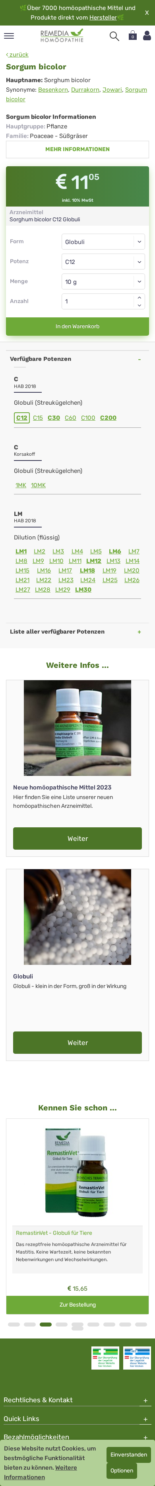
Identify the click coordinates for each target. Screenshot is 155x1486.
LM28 (42, 589)
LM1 (21, 551)
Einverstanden (128, 1454)
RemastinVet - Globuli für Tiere (54, 1233)
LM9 (38, 561)
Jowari (112, 89)
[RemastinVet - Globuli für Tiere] (77, 1172)
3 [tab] (46, 1325)
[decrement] (139, 305)
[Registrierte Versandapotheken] (105, 1358)
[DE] (62, 35)
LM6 (115, 551)
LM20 (132, 570)
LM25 (110, 580)
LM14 (133, 561)
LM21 (22, 580)
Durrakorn (85, 89)
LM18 (87, 570)
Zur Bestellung (78, 1304)
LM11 (75, 561)
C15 (38, 417)
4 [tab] (62, 1325)
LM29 (62, 589)
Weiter (78, 838)
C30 (54, 417)
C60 (70, 417)
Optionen (121, 1470)
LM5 (96, 551)
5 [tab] (77, 1325)
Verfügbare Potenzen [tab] (40, 358)
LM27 (22, 589)
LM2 (39, 551)
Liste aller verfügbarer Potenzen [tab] (57, 631)
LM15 (22, 570)
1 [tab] (14, 1325)
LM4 (77, 551)
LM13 (113, 561)
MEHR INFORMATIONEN (77, 149)
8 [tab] (125, 1325)
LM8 (21, 561)
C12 (21, 417)
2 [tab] (30, 1325)
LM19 (109, 570)
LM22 (43, 580)
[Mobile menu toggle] (9, 36)
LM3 (58, 551)
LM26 (132, 580)
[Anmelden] (147, 35)
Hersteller (103, 17)
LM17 (65, 570)
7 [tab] (109, 1325)
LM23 (66, 580)
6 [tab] (93, 1325)
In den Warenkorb (77, 326)
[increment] (139, 297)
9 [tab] (141, 1325)
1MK (20, 485)
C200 (108, 417)
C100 (88, 417)
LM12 (93, 561)
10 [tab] (77, 1329)
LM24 (87, 580)
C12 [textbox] (70, 262)
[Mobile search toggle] (114, 36)
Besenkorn (53, 89)
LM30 (83, 589)
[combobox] (103, 262)
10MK (38, 485)
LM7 (134, 551)
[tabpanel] (77, 1216)
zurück (18, 54)
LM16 (44, 570)
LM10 (56, 561)
